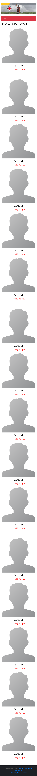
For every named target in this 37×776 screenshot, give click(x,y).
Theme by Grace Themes (18, 773)
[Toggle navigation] (4, 18)
